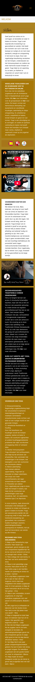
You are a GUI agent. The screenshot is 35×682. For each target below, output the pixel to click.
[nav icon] (31, 8)
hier (24, 101)
